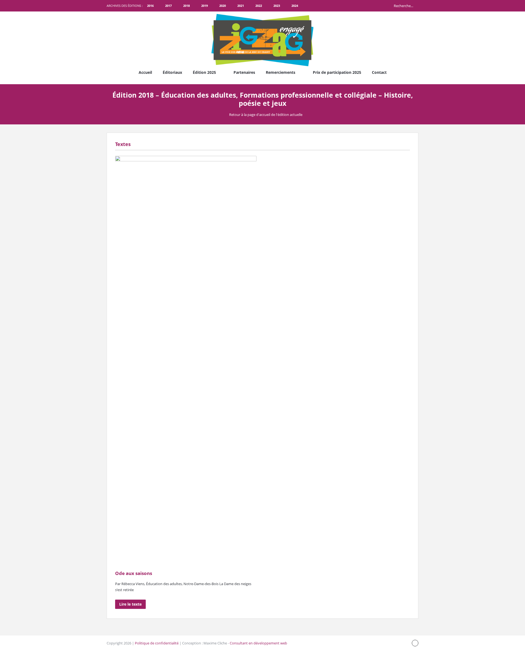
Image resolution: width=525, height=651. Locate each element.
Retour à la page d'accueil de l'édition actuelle (265, 114)
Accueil (145, 72)
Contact (379, 72)
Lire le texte (130, 604)
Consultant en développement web (258, 643)
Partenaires (244, 72)
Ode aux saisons (133, 573)
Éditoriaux (172, 72)
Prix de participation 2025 (337, 72)
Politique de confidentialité (157, 643)
